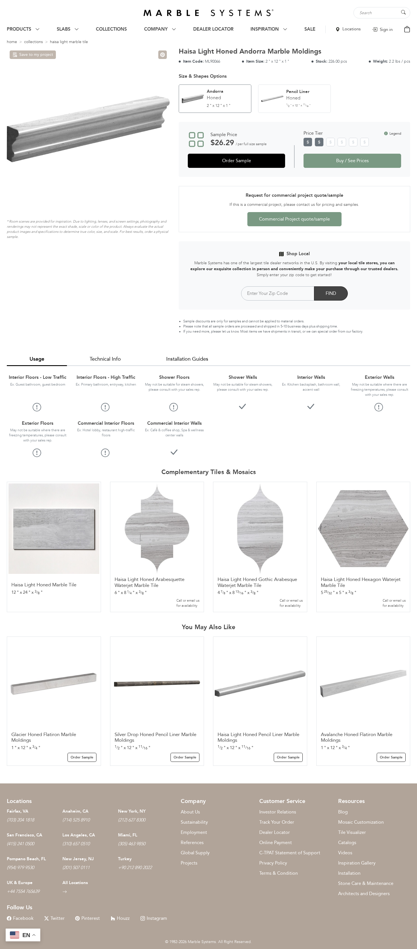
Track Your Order (276, 822)
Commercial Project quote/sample (294, 219)
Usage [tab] (37, 359)
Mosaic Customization (361, 822)
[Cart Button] (407, 28)
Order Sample (236, 160)
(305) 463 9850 (131, 843)
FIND (331, 293)
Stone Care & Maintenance (365, 883)
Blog (343, 812)
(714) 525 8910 (76, 820)
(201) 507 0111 (76, 867)
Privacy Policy (273, 863)
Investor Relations (277, 812)
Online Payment (275, 842)
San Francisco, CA (24, 835)
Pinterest (90, 918)
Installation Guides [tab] (187, 359)
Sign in (386, 29)
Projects (189, 863)
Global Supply (195, 852)
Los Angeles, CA (78, 835)
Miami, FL (127, 835)
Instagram (157, 918)
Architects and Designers (364, 893)
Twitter (57, 918)
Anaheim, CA (75, 811)
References (192, 842)
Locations (351, 28)
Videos (345, 852)
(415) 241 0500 (20, 843)
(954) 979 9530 (20, 867)
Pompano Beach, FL (26, 858)
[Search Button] (403, 12)
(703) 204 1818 (20, 820)
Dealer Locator (274, 832)
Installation (349, 873)
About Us (190, 812)
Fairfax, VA (17, 811)
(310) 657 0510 (76, 843)
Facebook (23, 918)
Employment (194, 832)
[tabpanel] (208, 411)
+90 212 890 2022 (135, 867)
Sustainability (194, 822)
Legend (395, 134)
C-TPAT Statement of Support (289, 852)
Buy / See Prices (352, 160)
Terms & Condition (278, 873)
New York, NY (132, 811)
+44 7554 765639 (23, 891)
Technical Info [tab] (105, 359)
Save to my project (36, 54)
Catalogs (347, 842)
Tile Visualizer (352, 832)
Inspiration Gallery (357, 863)
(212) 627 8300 (131, 820)
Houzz (123, 918)
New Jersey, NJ (78, 858)
